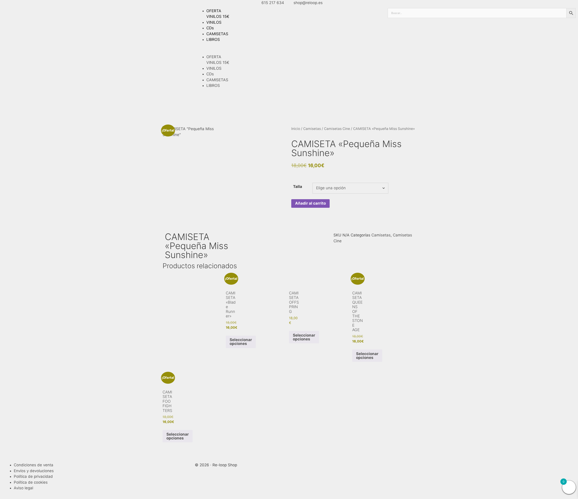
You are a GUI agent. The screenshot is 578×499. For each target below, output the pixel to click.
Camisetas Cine (337, 129)
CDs (210, 28)
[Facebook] (393, 468)
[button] (289, 51)
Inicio (295, 129)
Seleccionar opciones (241, 341)
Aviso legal (23, 488)
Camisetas (312, 129)
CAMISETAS (217, 34)
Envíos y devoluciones (34, 471)
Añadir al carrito (310, 203)
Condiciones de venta (33, 465)
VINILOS (213, 22)
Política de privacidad (33, 476)
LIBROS (213, 39)
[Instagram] (405, 468)
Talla (297, 186)
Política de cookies (31, 482)
